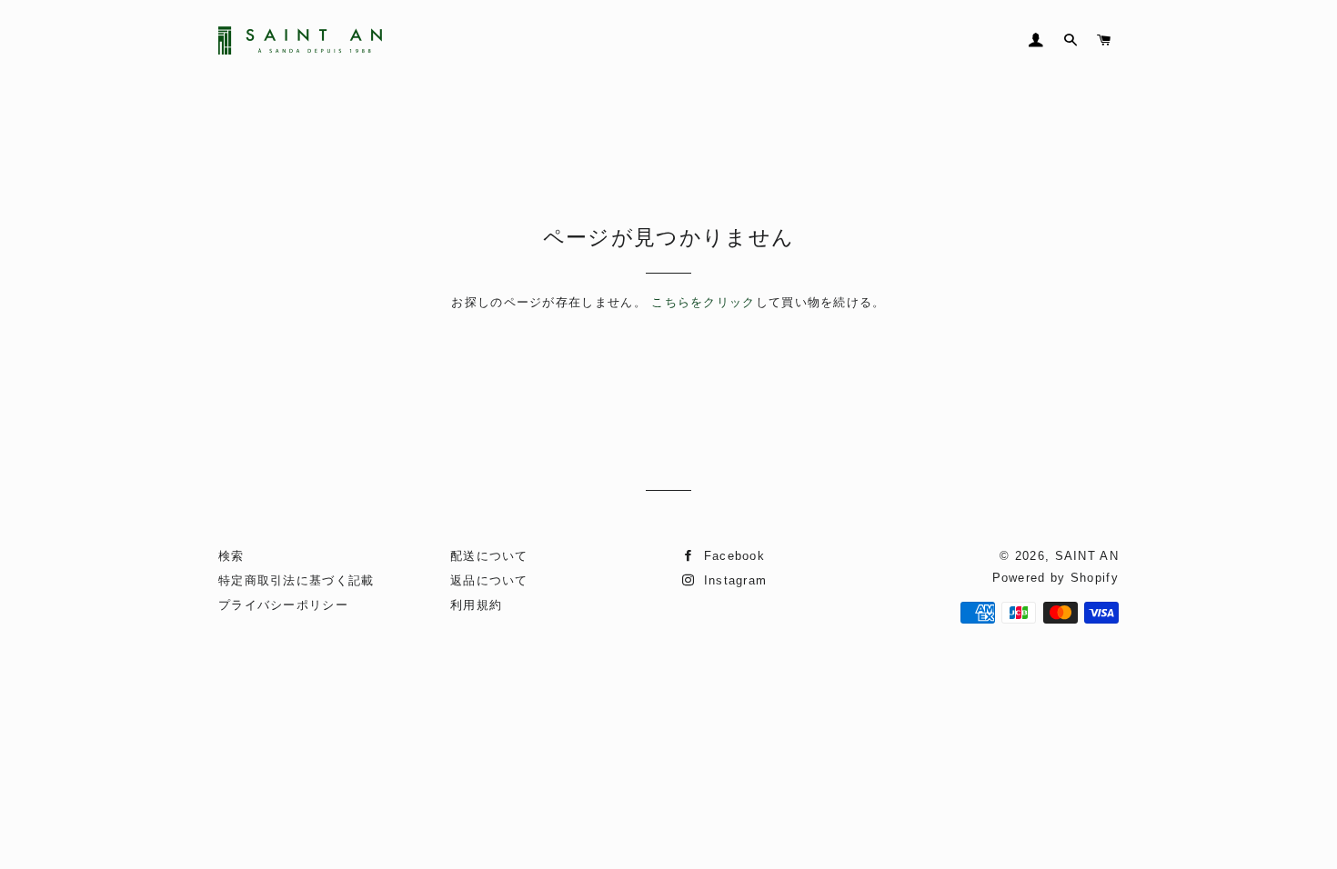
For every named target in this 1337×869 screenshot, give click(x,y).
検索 (231, 556)
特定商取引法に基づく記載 (296, 580)
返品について (489, 580)
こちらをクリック (703, 302)
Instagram (733, 580)
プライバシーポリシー (283, 605)
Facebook (732, 556)
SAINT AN (1087, 556)
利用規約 (476, 605)
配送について (489, 556)
